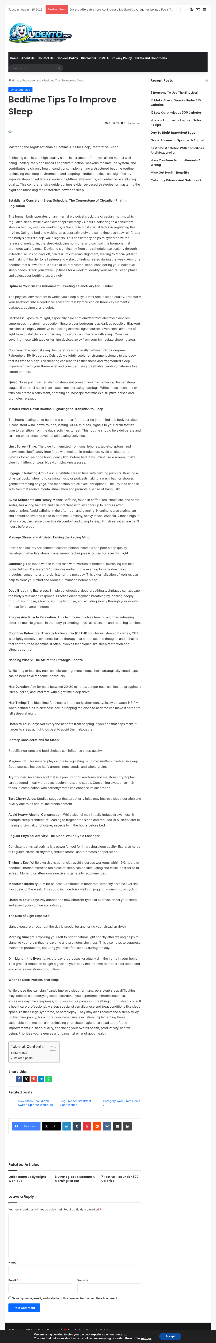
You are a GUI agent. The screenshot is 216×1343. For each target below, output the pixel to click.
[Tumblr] (77, 1126)
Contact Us (46, 58)
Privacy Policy (122, 58)
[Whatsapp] (48, 1079)
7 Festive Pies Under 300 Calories (120, 1179)
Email (13, 1280)
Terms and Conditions (151, 58)
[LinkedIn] (66, 1126)
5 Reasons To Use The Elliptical (174, 92)
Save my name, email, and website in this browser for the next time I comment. (65, 1298)
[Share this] (19, 1079)
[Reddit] (97, 1126)
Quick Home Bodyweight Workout (27, 1179)
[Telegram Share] (41, 1079)
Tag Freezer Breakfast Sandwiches (75, 1103)
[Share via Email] (117, 1126)
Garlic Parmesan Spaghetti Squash (178, 140)
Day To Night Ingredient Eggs (173, 132)
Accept (170, 1336)
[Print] (127, 1126)
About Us (28, 58)
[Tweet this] (26, 1079)
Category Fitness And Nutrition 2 (176, 180)
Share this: (20, 1053)
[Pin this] (34, 1079)
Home (14, 58)
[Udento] (40, 32)
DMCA (104, 58)
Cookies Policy (67, 58)
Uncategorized (31, 80)
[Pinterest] (87, 1126)
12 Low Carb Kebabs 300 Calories (176, 112)
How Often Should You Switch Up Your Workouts (35, 1103)
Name (13, 1262)
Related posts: (23, 1058)
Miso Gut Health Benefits (170, 172)
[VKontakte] (107, 1126)
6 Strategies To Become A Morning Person (75, 1179)
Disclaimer (88, 58)
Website (82, 1280)
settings (146, 1338)
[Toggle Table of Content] (50, 1047)
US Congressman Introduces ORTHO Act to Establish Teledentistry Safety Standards (125, 9)
